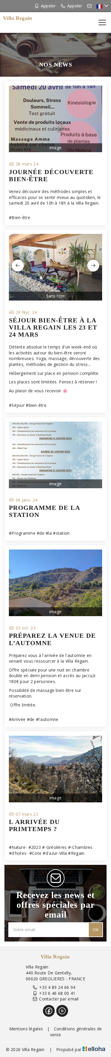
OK (96, 929)
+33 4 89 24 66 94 (57, 987)
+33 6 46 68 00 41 (57, 993)
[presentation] (18, 266)
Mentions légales (26, 1029)
